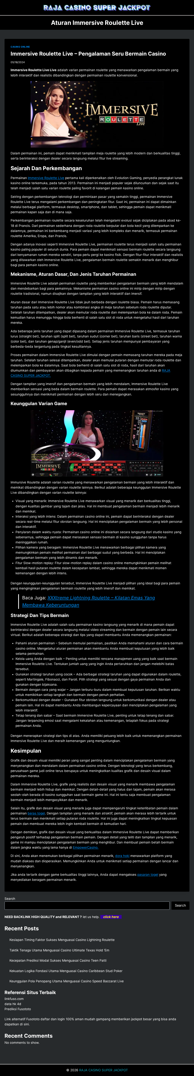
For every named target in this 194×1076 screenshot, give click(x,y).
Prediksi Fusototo (18, 1009)
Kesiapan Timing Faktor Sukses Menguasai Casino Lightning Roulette (62, 940)
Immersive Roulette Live (46, 178)
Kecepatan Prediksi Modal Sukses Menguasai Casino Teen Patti (57, 960)
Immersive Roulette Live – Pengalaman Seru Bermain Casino (88, 53)
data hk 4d (13, 1004)
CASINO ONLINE (20, 46)
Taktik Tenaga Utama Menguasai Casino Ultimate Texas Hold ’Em (59, 950)
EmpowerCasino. (86, 847)
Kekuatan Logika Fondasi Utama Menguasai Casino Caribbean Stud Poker (65, 971)
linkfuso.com (14, 999)
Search (10, 899)
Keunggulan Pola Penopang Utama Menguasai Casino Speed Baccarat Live (66, 981)
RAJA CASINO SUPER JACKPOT (103, 1070)
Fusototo (33, 1019)
